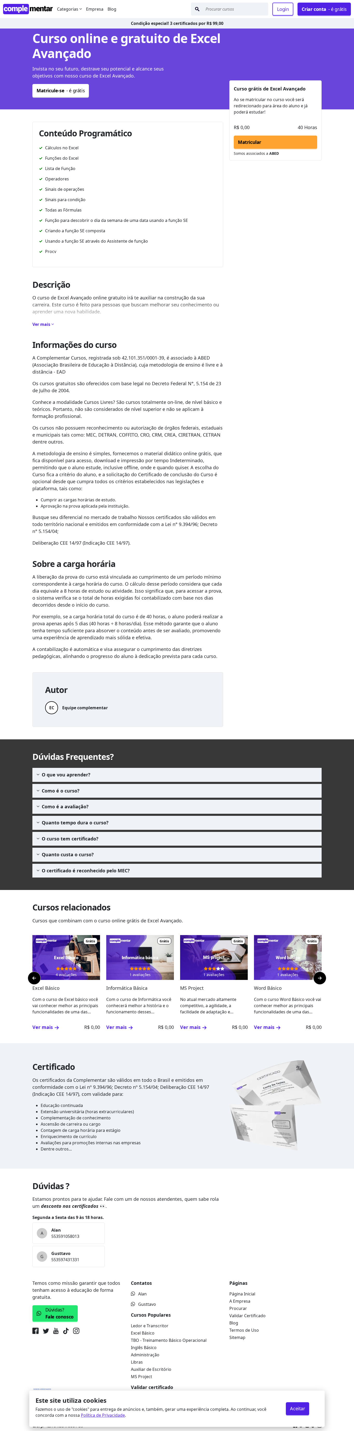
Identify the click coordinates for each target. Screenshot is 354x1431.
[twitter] (46, 1332)
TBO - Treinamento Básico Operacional (169, 1340)
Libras (137, 1362)
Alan (142, 1294)
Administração (145, 1355)
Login (283, 9)
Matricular (249, 142)
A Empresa (239, 1301)
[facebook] (36, 1332)
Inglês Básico (144, 1347)
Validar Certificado (247, 1315)
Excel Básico (142, 1333)
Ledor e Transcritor (149, 1326)
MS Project (141, 1376)
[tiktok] (66, 1332)
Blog (112, 9)
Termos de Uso (244, 1330)
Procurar (238, 1308)
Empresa (94, 9)
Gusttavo (147, 1304)
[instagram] (76, 1332)
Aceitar (297, 1408)
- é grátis (324, 9)
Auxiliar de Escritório (151, 1369)
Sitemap (237, 1337)
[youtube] (56, 1332)
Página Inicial (242, 1294)
